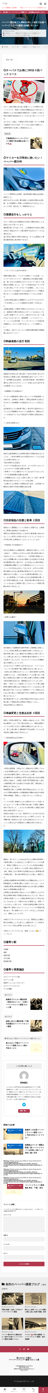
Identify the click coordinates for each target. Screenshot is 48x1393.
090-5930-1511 (24, 1367)
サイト (5, 1253)
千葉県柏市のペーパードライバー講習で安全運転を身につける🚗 (17, 141)
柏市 (28, 35)
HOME (6, 47)
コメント (7, 1214)
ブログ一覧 (15, 47)
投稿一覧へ (23, 1110)
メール (6, 1244)
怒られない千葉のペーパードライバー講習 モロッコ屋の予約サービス (17, 1045)
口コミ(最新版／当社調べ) (10, 7)
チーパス (7, 35)
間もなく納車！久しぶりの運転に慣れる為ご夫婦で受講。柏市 (35, 1311)
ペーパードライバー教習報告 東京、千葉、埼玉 (34, 1186)
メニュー (24, 1391)
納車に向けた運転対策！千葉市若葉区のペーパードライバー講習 (17, 1023)
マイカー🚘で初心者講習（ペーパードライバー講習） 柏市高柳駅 (35, 1337)
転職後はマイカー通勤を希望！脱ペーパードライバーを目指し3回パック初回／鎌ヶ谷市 (34, 1149)
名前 (5, 1235)
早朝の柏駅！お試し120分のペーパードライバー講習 (12, 1311)
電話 (33, 1391)
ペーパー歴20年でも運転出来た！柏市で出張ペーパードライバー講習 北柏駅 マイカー (12, 1337)
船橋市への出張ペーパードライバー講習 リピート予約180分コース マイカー (34, 1134)
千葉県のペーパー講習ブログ (14, 33)
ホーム (5, 1391)
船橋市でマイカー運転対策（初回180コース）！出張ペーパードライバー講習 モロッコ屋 (17, 1003)
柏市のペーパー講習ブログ (32, 33)
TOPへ (43, 1391)
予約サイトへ (14, 1391)
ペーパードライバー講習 (18, 35)
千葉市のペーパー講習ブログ (15, 1186)
